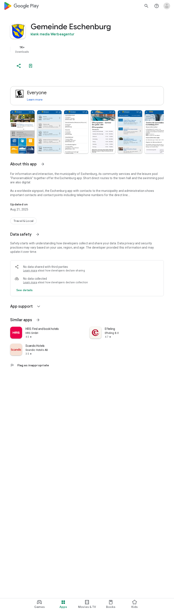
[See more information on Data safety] (37, 234)
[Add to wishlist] (30, 66)
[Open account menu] (167, 6)
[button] (22, 132)
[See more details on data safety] (25, 290)
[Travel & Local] (23, 221)
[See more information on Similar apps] (38, 320)
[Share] (19, 66)
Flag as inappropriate (29, 365)
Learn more (34, 99)
